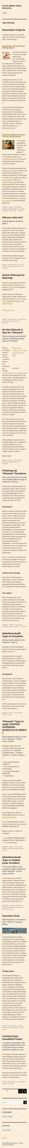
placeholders (5, 321)
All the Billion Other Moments (10, 1143)
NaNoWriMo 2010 (6, 210)
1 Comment (20, 210)
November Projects (13, 30)
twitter (20, 444)
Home (4, 1138)
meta (18, 1081)
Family (10, 319)
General (11, 207)
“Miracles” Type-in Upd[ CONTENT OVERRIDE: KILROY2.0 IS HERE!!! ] (14, 727)
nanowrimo (21, 208)
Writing (14, 210)
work (17, 266)
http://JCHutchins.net (9, 817)
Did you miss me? (12, 217)
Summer (21, 1027)
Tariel (7, 1083)
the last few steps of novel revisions (13, 373)
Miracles (15, 264)
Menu (5, 13)
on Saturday (10, 287)
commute (21, 264)
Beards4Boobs (18, 207)
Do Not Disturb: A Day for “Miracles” (12, 331)
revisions (13, 266)
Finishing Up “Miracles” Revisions (14, 472)
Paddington (17, 301)
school (17, 1027)
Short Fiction (12, 1081)
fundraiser (14, 170)
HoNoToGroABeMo (13, 208)
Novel (8, 266)
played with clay (7, 303)
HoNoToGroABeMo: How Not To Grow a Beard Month (13, 135)
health (21, 905)
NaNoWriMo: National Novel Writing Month (13, 47)
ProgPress (13, 907)
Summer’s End (10, 915)
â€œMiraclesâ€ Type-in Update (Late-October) (11, 860)
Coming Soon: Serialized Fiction (12, 1037)
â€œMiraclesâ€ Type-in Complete (12, 635)
